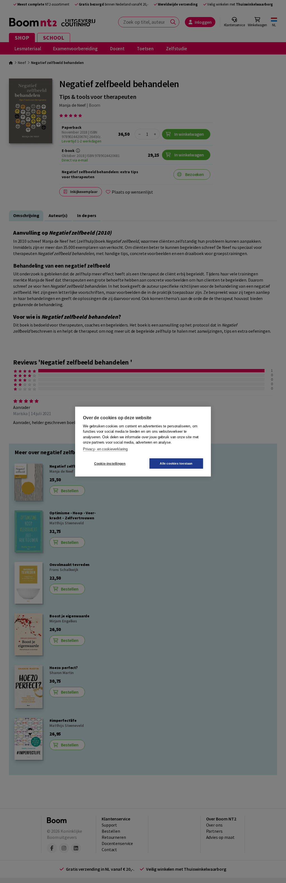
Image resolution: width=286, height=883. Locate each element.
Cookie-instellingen (110, 463)
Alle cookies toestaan (176, 463)
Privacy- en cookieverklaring (105, 449)
